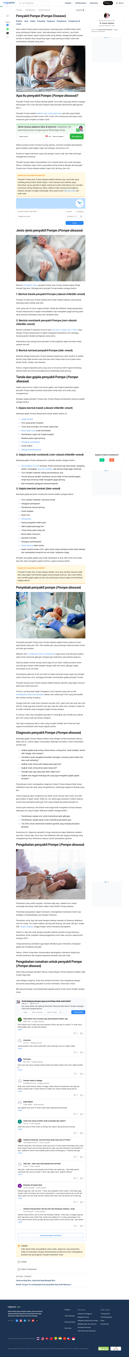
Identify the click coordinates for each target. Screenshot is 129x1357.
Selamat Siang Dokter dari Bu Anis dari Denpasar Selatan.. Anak (49, 1209)
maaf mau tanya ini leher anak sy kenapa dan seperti (44, 1121)
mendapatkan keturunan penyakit (30, 694)
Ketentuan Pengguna (85, 1314)
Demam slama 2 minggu (32, 1080)
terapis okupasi (26, 927)
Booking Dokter (70, 1322)
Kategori (67, 1309)
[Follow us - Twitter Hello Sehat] (29, 1320)
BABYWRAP (28, 1102)
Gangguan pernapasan (30, 442)
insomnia (27, 1040)
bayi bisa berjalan (45, 469)
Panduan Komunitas (84, 1327)
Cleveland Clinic (30, 285)
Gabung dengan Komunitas (50, 1235)
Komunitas (68, 1328)
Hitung (74, 223)
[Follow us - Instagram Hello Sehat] (21, 1320)
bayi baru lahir (69, 191)
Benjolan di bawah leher (32, 1185)
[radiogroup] (74, 211)
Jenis (26, 21)
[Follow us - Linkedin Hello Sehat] (25, 1320)
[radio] (65, 212)
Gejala (32, 21)
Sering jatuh (26, 519)
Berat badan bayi (28, 430)
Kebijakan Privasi (83, 1317)
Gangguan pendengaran (31, 450)
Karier (103, 1320)
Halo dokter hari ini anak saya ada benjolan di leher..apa (45, 1019)
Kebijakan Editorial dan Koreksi (88, 1320)
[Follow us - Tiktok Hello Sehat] (37, 1320)
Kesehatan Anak (30, 10)
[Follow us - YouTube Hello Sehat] (33, 1320)
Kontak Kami (105, 1324)
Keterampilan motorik (30, 466)
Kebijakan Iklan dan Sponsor (87, 1324)
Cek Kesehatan (70, 1316)
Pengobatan (62, 21)
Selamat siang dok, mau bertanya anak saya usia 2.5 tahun (46, 1140)
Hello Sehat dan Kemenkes (87, 1331)
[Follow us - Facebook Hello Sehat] (17, 1320)
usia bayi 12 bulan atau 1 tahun (65, 330)
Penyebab (41, 21)
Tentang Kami (105, 1314)
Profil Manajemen (106, 1317)
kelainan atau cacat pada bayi (48, 113)
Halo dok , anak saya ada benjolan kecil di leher (42, 1164)
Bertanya (27, 1059)
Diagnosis (51, 21)
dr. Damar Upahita (107, 23)
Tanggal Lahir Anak (24, 216)
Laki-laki (69, 211)
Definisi (19, 21)
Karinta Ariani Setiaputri (105, 29)
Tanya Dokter (78, 1012)
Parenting (19, 10)
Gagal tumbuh (27, 419)
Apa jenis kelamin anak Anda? (27, 211)
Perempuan (80, 211)
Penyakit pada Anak (44, 10)
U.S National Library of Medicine (40, 654)
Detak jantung (27, 545)
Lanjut (20, 1029)
